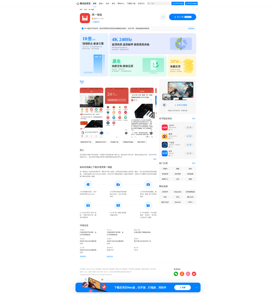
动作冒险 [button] (178, 174)
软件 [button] (85, 9)
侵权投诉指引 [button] (145, 269)
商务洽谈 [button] (105, 269)
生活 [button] (177, 179)
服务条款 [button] (99, 269)
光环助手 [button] (165, 192)
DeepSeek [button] (177, 192)
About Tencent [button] (90, 269)
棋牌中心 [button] (165, 179)
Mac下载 (184, 17)
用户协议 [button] (153, 269)
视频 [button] (177, 169)
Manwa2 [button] (178, 202)
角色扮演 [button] (165, 174)
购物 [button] (190, 179)
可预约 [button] (165, 169)
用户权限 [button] (131, 269)
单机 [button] (190, 169)
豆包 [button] (177, 197)
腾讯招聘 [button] (111, 269)
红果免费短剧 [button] (190, 192)
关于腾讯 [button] (82, 269)
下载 (190, 127)
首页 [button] (81, 9)
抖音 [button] (165, 197)
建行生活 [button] (190, 197)
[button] (84, 3)
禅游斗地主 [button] (165, 202)
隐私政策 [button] (110, 256)
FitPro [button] (190, 202)
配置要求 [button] (191, 28)
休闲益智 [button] (190, 174)
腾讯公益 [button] (118, 269)
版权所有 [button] (124, 269)
